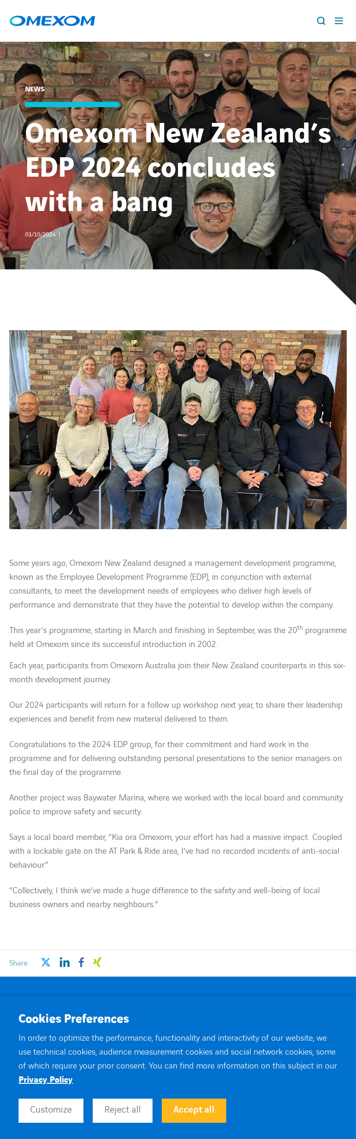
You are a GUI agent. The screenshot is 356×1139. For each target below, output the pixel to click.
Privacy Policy (46, 1080)
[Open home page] (52, 20)
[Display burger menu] (340, 21)
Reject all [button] (122, 1109)
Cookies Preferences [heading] (74, 1019)
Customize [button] (51, 1109)
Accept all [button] (194, 1109)
